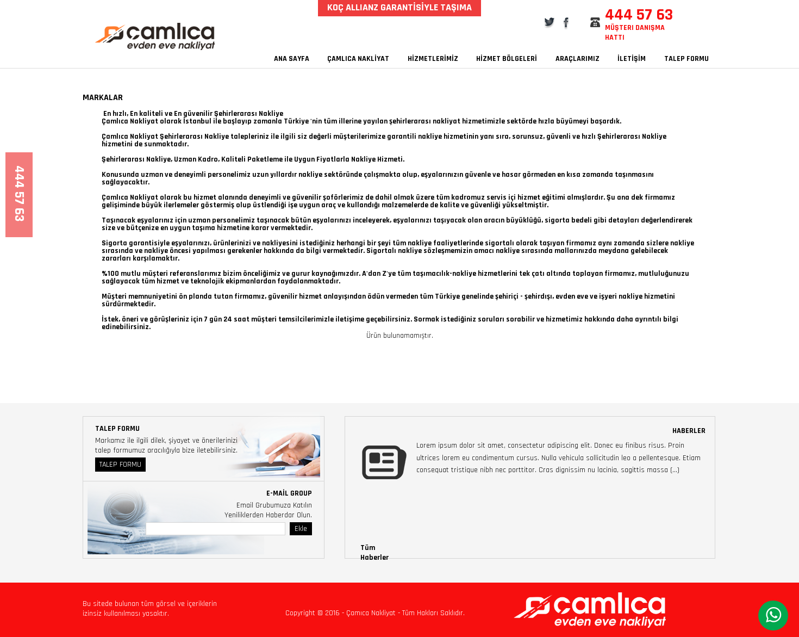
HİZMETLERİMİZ (433, 59)
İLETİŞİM (631, 59)
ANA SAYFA (291, 59)
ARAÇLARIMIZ (577, 59)
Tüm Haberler (374, 552)
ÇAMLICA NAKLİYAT (358, 59)
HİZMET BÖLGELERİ (506, 59)
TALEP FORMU (686, 59)
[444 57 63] (19, 227)
